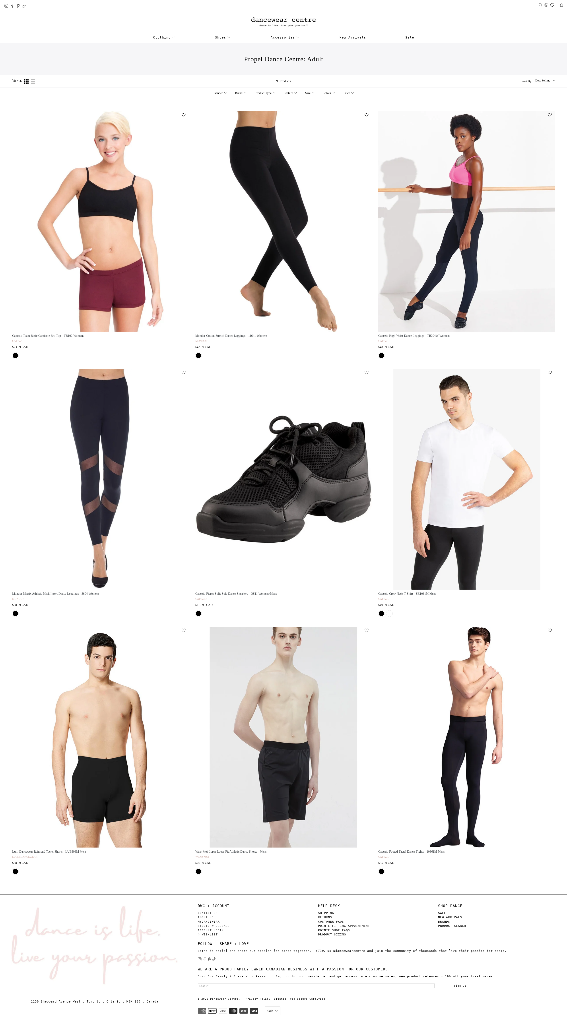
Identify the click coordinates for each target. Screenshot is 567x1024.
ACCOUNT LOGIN (211, 930)
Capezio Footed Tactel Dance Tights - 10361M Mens (411, 851)
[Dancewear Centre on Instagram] (7, 6)
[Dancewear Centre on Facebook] (13, 6)
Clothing (162, 37)
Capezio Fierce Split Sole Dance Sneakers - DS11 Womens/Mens (236, 593)
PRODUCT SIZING (332, 934)
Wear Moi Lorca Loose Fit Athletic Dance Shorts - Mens (230, 851)
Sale (409, 37)
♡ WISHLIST (208, 934)
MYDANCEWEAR (209, 921)
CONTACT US (208, 913)
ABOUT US (206, 917)
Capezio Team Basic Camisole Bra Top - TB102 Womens (48, 335)
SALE (442, 913)
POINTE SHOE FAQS (334, 930)
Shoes (220, 37)
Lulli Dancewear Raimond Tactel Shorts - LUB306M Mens (49, 851)
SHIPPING (326, 913)
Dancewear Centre (224, 998)
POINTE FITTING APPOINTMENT (344, 925)
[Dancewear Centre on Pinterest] (19, 6)
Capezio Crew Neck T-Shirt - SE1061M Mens (407, 593)
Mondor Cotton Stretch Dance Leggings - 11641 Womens (231, 335)
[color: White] (389, 613)
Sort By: (527, 81)
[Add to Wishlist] (183, 115)
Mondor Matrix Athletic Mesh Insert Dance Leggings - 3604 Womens (55, 593)
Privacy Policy (258, 998)
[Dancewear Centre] (283, 22)
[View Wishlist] (552, 5)
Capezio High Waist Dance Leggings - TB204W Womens (414, 335)
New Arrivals (353, 37)
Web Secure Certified (307, 998)
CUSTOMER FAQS (331, 921)
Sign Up (460, 985)
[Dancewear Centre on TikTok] (25, 6)
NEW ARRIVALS (450, 917)
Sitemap (280, 998)
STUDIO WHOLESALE (214, 925)
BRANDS (444, 921)
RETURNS (325, 917)
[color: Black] (15, 355)
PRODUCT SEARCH (452, 925)
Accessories (283, 37)
